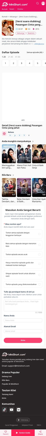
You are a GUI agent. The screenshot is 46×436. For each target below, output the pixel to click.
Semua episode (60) (34, 52)
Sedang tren (7, 376)
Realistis (31, 33)
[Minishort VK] (18, 409)
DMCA (39, 425)
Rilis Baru (5, 380)
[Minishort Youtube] (11, 409)
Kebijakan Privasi (27, 425)
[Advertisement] (23, 96)
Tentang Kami (7, 394)
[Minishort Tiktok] (4, 409)
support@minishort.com (19, 366)
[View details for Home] (23, 4)
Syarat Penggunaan (11, 425)
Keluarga (20, 33)
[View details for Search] (37, 3)
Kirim (4, 398)
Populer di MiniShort (10, 384)
